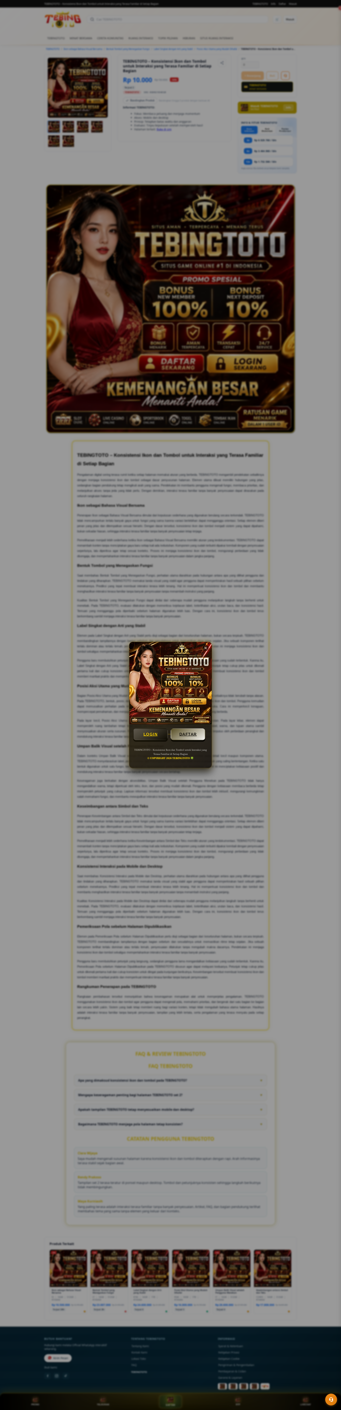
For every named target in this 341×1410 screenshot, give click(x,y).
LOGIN (150, 734)
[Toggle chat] (331, 1399)
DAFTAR (188, 734)
